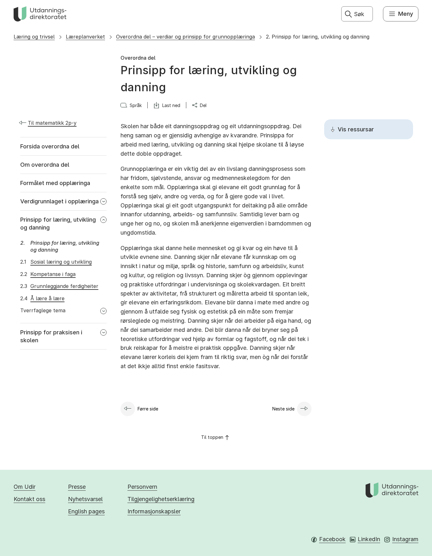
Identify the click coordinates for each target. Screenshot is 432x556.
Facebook (332, 539)
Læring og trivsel (34, 36)
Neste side (283, 408)
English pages (86, 511)
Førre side (148, 408)
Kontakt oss (29, 499)
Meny (405, 13)
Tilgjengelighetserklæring (160, 499)
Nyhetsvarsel (85, 499)
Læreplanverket (85, 36)
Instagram (405, 539)
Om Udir (24, 486)
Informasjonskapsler (154, 511)
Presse (77, 486)
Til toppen (212, 437)
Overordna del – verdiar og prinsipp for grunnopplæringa (185, 36)
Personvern (142, 486)
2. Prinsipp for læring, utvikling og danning (317, 36)
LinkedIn (369, 539)
